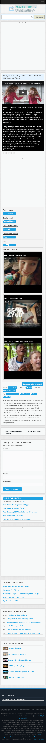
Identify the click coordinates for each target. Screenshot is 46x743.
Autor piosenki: (8, 210)
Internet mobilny (39, 739)
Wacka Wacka (9, 221)
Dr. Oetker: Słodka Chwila (18, 615)
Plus (5, 237)
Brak (30, 387)
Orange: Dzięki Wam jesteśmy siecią (20, 619)
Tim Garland (8, 213)
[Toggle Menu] (42, 2)
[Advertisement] (23, 46)
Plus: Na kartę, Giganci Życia (13, 508)
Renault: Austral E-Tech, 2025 (13, 597)
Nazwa (5, 474)
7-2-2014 (13, 387)
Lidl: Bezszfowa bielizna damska (19, 629)
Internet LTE (26, 394)
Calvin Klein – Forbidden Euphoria (14, 431)
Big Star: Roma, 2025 (10, 601)
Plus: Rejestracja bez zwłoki (13, 515)
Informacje (30, 716)
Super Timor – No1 (34, 430)
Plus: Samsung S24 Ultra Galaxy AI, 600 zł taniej (20, 512)
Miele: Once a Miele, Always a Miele (16, 586)
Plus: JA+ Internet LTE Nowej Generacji (17, 519)
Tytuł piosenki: (8, 218)
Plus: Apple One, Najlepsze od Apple (16, 505)
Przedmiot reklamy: (10, 226)
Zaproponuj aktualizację (33, 384)
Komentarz (6, 449)
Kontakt (36, 716)
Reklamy (15, 709)
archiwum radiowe (37, 737)
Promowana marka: (10, 234)
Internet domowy (13, 394)
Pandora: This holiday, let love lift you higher (23, 633)
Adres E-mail (7, 481)
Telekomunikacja (10, 390)
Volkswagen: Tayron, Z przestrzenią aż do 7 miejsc (21, 593)
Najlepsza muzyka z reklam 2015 (13, 699)
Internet (6, 229)
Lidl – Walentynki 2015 (15, 626)
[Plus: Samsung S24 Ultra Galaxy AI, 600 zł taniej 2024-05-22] (22, 377)
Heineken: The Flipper (11, 590)
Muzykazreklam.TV (6, 709)
